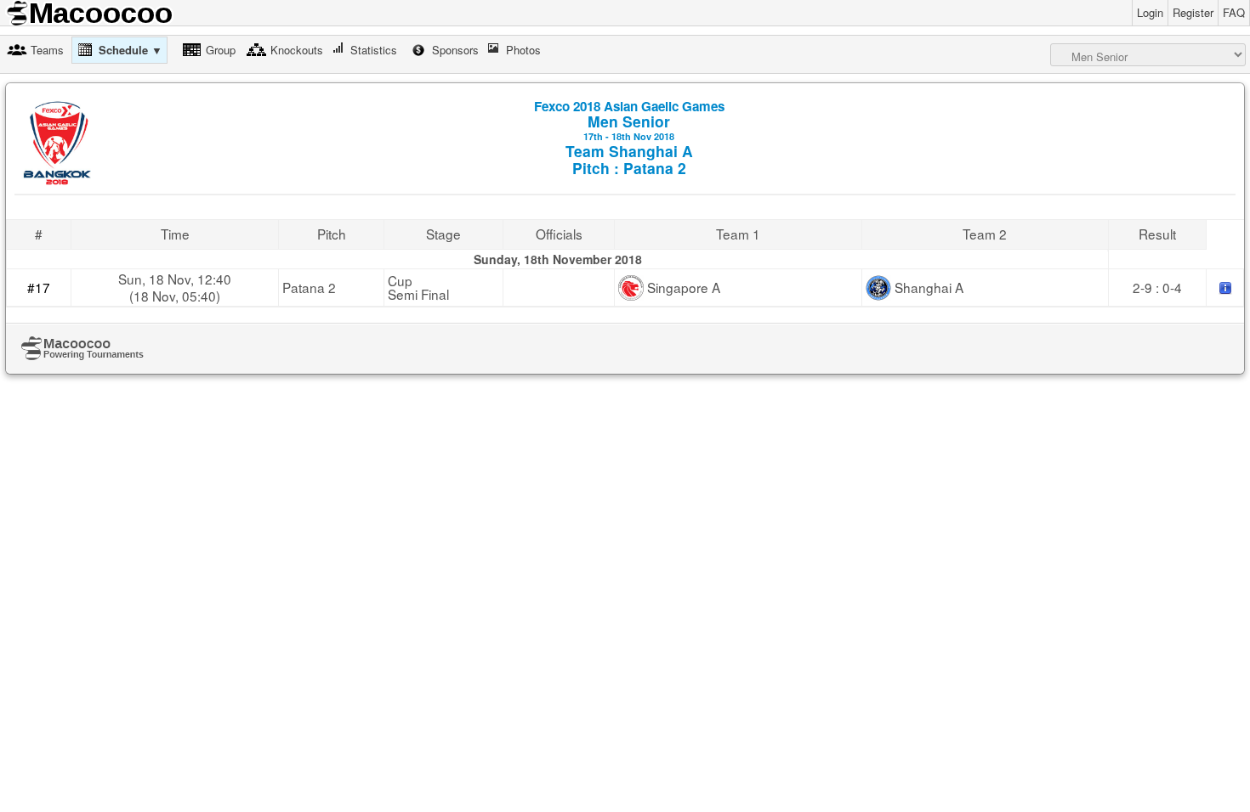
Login (1150, 12)
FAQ (1234, 12)
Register (1193, 12)
